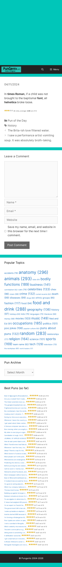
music (40, 318)
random (33, 333)
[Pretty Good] (10, 110)
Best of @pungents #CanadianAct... (16, 396)
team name (21, 344)
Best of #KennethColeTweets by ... (16, 478)
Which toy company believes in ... (16, 487)
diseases (18, 297)
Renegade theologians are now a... (16, 545)
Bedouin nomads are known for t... (16, 496)
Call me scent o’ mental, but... (14, 469)
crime (27, 294)
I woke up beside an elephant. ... (15, 511)
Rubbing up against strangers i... (15, 493)
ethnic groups (45, 297)
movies (23, 318)
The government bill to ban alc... (15, 508)
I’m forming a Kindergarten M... (15, 517)
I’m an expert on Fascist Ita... (14, 505)
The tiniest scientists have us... (15, 402)
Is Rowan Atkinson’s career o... (14, 542)
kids (25, 314)
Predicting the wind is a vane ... (15, 463)
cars (22, 289)
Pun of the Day (17, 120)
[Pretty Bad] (7, 110)
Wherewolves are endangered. (15, 459)
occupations (27, 323)
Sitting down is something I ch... (15, 532)
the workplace (11, 348)
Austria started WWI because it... (15, 514)
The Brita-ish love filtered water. (28, 130)
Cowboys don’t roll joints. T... (14, 414)
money (9, 319)
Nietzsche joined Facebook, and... (16, 472)
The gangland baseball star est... (15, 405)
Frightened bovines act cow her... (16, 408)
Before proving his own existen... (15, 466)
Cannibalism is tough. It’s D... (14, 435)
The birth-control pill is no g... (14, 529)
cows (14, 294)
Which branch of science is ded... (15, 453)
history (12, 125)
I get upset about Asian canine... (15, 423)
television (50, 344)
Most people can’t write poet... (15, 456)
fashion (12, 303)
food (26, 303)
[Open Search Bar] (42, 69)
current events (43, 294)
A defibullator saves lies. (12, 535)
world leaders (26, 348)
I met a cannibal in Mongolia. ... (15, 523)
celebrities (39, 289)
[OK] (9, 110)
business (40, 284)
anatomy (33, 272)
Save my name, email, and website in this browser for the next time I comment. (32, 231)
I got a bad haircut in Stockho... (15, 539)
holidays (15, 314)
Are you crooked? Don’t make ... (15, 399)
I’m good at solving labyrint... (14, 484)
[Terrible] (5, 110)
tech (36, 344)
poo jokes (13, 328)
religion (19, 339)
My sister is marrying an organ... (15, 432)
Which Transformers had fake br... (16, 444)
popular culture (32, 328)
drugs (31, 298)
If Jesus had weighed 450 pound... (16, 502)
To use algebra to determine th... (15, 499)
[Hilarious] (12, 110)
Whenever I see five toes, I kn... (15, 447)
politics (50, 323)
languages (37, 314)
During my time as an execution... (16, 417)
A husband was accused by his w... (16, 481)
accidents (11, 273)
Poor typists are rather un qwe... (15, 520)
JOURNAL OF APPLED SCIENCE (15, 438)
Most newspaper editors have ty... (16, 475)
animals (18, 278)
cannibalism (11, 290)
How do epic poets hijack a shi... (15, 441)
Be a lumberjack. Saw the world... (15, 411)
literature (50, 314)
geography (39, 309)
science (37, 339)
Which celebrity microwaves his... (15, 526)
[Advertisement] (31, 32)
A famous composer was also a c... (16, 426)
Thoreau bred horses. (11, 490)
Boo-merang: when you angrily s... (16, 429)
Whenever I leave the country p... (16, 420)
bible (36, 280)
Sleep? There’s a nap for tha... (14, 450)
